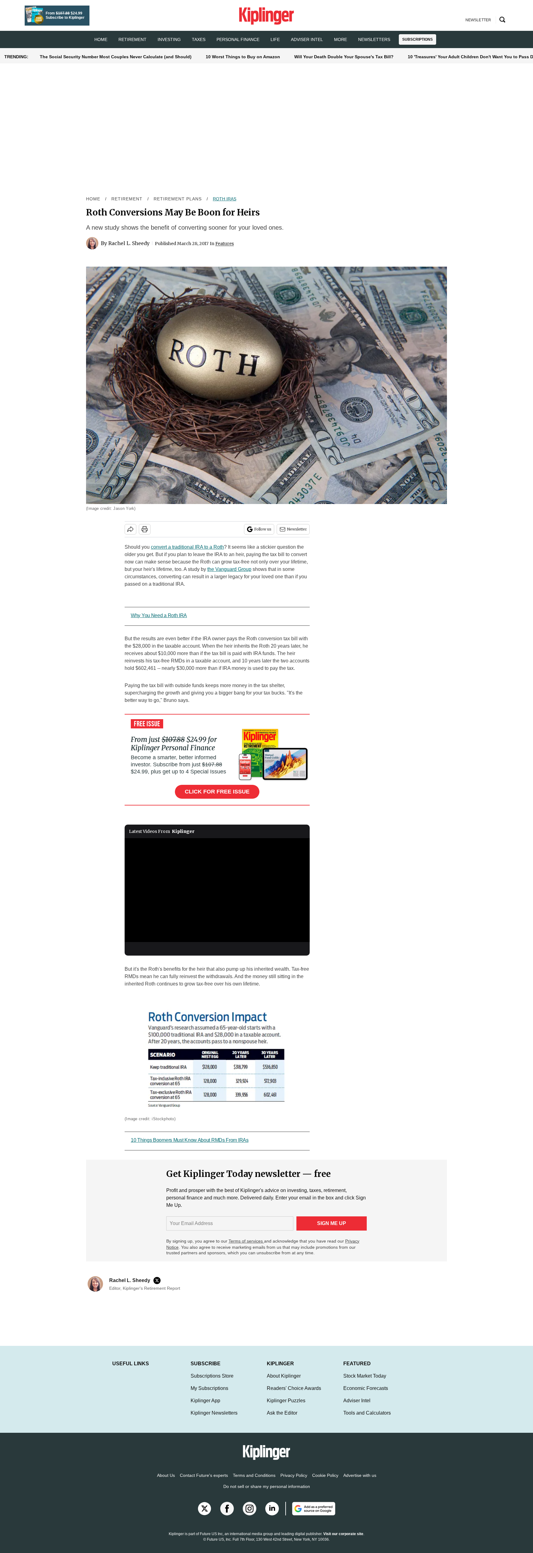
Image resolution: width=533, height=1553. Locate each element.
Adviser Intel (307, 39)
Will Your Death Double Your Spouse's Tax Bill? (344, 56)
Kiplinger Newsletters (214, 1419)
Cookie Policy (325, 1481)
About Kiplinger (284, 1382)
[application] (217, 890)
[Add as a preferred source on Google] (310, 1515)
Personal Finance (238, 39)
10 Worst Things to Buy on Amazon (243, 56)
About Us (166, 1481)
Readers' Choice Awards (294, 1394)
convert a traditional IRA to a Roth (187, 547)
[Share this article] (130, 529)
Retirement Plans (178, 198)
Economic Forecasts (365, 1394)
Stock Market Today (364, 1382)
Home (93, 198)
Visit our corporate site (343, 1540)
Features (224, 243)
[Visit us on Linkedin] (272, 1515)
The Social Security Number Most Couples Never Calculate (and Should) (116, 56)
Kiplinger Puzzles (286, 1406)
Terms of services (246, 1241)
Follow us (262, 529)
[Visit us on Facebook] (227, 1515)
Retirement (132, 39)
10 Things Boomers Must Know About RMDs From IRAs (190, 1140)
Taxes (198, 39)
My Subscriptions (209, 1394)
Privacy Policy (293, 1481)
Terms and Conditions (254, 1481)
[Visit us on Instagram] (249, 1515)
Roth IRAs (224, 198)
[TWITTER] (158, 1280)
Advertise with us (359, 1481)
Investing (169, 39)
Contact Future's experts (204, 1481)
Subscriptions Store (212, 1382)
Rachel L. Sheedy (129, 243)
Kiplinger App (205, 1406)
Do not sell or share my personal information (266, 1492)
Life (275, 39)
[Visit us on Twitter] (204, 1515)
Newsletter (297, 529)
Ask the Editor (282, 1419)
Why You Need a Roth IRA (159, 615)
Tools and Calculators (367, 1419)
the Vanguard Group (229, 569)
